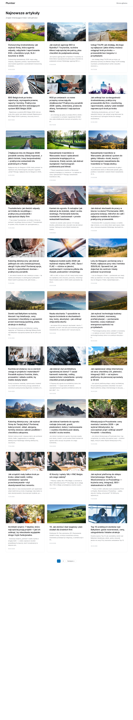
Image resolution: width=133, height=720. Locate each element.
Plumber (10, 3)
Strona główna (121, 3)
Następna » (71, 561)
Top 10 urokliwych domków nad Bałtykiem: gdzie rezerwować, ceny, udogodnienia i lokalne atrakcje (108, 530)
